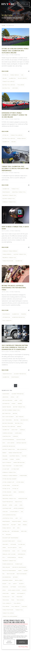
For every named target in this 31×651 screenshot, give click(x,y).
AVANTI (14, 403)
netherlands (15, 531)
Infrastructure (22, 498)
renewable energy (7, 580)
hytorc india (20, 482)
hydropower (23, 475)
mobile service (15, 75)
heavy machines (7, 465)
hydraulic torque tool (9, 202)
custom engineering (8, 439)
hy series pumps (18, 465)
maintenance (6, 192)
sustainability (21, 593)
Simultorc (5, 586)
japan (10, 505)
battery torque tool (19, 407)
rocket (4, 583)
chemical (22, 429)
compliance (18, 433)
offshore (13, 544)
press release (6, 567)
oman (4, 547)
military (13, 524)
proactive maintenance (9, 570)
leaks (20, 505)
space (4, 590)
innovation (18, 501)
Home (3, 25)
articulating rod (7, 400)
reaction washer (22, 573)
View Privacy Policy (23, 646)
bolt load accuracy (8, 416)
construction (6, 436)
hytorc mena (6, 485)
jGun (15, 505)
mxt (14, 528)
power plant (18, 564)
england (4, 456)
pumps (20, 570)
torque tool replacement (9, 616)
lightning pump (6, 508)
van (22, 75)
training (23, 314)
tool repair (20, 84)
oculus (19, 541)
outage (24, 551)
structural (5, 593)
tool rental (17, 603)
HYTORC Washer (6, 492)
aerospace (5, 397)
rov (10, 583)
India (14, 492)
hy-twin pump (15, 469)
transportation (7, 373)
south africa (22, 586)
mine (19, 524)
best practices (6, 413)
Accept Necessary (9, 642)
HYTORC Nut (15, 485)
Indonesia (21, 492)
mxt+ (18, 528)
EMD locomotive (22, 449)
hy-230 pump (5, 469)
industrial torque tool (19, 192)
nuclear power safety (8, 541)
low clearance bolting (9, 514)
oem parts (15, 88)
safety (15, 583)
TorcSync (24, 606)
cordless (15, 436)
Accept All (22, 642)
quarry (26, 570)
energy (4, 452)
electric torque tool (8, 198)
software (13, 586)
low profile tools (7, 518)
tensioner (19, 596)
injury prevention (7, 501)
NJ (3, 534)
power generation (7, 564)
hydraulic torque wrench (9, 251)
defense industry (21, 442)
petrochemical (12, 557)
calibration (12, 78)
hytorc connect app (8, 482)
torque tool (15, 188)
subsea (13, 593)
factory (24, 456)
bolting (16, 420)
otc (18, 551)
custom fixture (20, 439)
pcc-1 (3, 557)
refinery (15, 577)
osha (13, 551)
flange (12, 459)
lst (21, 518)
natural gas (5, 531)
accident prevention (20, 373)
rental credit (19, 580)
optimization (6, 317)
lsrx (16, 518)
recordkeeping (6, 577)
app (17, 397)
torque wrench (6, 254)
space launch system (14, 590)
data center (10, 442)
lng (22, 511)
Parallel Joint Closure (9, 554)
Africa (12, 397)
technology (6, 596)
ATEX (21, 400)
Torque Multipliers (7, 260)
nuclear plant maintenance (10, 537)
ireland (4, 78)
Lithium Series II (14, 511)
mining (25, 524)
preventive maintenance (19, 567)
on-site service (22, 78)
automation (5, 403)
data (3, 442)
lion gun (5, 511)
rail (3, 573)
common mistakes (7, 433)
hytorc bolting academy (9, 479)
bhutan (15, 413)
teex (13, 596)
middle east (5, 524)
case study (14, 429)
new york (24, 531)
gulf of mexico (6, 462)
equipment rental (15, 456)
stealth (24, 590)
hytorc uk (5, 75)
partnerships (21, 554)
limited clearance (19, 508)
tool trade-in (15, 606)
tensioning (5, 600)
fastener (5, 459)
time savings (20, 600)
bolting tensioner (7, 423)
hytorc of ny (6, 488)
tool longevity (6, 320)
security (21, 583)
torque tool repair (8, 613)
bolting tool (6, 88)
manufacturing (16, 521)
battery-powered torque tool (11, 410)
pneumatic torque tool (9, 195)
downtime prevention (18, 317)
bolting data (24, 420)
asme (16, 400)
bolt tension (19, 416)
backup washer (6, 407)
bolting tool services (8, 84)
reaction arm (11, 573)
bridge (19, 426)
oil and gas (21, 544)
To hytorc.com (23, 4)
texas (12, 600)
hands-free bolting (19, 462)
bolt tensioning (7, 420)
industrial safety (7, 495)
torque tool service (8, 81)
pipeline (20, 557)
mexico (25, 521)
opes (20, 547)
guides (18, 459)
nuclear (8, 534)
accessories (5, 393)
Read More (5, 71)
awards (20, 403)
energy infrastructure (15, 452)
